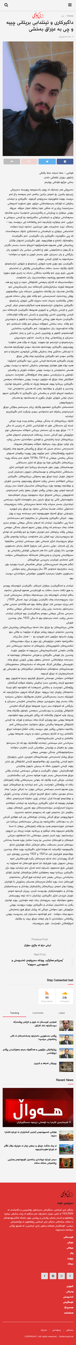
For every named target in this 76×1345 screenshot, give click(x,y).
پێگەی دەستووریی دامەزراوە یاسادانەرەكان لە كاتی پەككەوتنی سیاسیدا (33, 1037)
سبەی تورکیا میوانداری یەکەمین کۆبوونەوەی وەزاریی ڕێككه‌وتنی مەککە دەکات (32, 1161)
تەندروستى (68, 1297)
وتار (71, 1253)
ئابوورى (69, 1286)
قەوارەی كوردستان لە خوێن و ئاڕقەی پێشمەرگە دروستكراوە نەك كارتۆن (35, 1023)
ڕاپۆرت (70, 1258)
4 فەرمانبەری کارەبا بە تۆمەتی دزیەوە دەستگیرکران (44, 1122)
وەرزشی (69, 1291)
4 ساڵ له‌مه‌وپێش (66, 36)
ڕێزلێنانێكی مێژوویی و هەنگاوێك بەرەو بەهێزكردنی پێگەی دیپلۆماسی (30, 1051)
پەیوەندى (56, 1330)
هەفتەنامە (68, 1313)
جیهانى (70, 1248)
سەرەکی (69, 1330)
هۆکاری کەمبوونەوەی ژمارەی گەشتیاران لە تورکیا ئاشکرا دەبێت (31, 1134)
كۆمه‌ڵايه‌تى (68, 1302)
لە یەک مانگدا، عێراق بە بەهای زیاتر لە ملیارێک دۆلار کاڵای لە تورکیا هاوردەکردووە (30, 1147)
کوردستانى (68, 1237)
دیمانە (70, 1264)
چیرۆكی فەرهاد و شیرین (45, 1063)
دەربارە (44, 1330)
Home (70, 16)
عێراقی (70, 1242)
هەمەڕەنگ (68, 1307)
